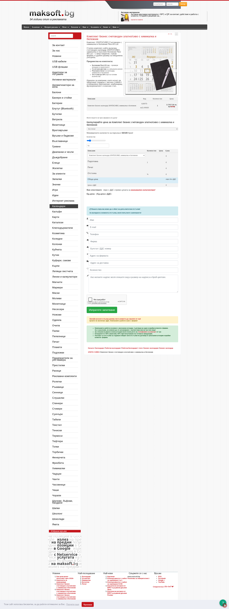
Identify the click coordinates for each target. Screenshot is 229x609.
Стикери (57, 408)
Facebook (162, 578)
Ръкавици (58, 387)
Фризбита (58, 463)
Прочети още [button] (72, 604)
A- (171, 34)
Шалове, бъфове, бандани (62, 501)
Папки (55, 331)
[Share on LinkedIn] (169, 587)
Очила (56, 325)
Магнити (57, 282)
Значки (56, 184)
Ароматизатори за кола (63, 86)
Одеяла (56, 320)
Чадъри (56, 473)
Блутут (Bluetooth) (62, 108)
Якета (55, 524)
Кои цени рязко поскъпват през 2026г (65, 577)
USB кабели (59, 61)
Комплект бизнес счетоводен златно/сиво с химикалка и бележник (66, 586)
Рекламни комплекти (64, 376)
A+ (169, 34)
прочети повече (137, 20)
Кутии (55, 255)
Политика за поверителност (138, 578)
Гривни (56, 146)
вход (183, 4)
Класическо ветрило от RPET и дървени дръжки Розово (117, 593)
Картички (110, 577)
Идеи (84, 27)
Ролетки (57, 381)
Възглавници (60, 141)
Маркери (57, 287)
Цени (114, 27)
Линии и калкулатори (64, 276)
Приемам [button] (87, 605)
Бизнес (105, 27)
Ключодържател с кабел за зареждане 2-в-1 (117, 579)
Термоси (57, 435)
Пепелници (58, 336)
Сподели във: (158, 587)
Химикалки (58, 468)
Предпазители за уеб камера (62, 359)
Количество (91, 137)
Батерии (57, 103)
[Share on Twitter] (172, 587)
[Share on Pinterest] (170, 587)
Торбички (57, 452)
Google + (161, 580)
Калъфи (57, 211)
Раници (56, 370)
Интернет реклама (51, 27)
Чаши (55, 490)
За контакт (36, 27)
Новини (56, 56)
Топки (55, 446)
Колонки (57, 244)
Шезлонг (57, 513)
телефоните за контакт (147, 332)
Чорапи (56, 495)
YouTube (161, 582)
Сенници (57, 392)
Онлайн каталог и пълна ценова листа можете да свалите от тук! (115, 319)
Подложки (58, 352)
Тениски (57, 430)
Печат (64, 27)
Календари (58, 206)
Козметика (58, 233)
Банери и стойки (62, 97)
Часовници (58, 484)
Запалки (57, 179)
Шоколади (58, 519)
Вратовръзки (60, 130)
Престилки (58, 365)
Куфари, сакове (61, 260)
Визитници (58, 124)
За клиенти (95, 27)
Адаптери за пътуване (59, 73)
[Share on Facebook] (165, 587)
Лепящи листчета (62, 271)
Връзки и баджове (63, 135)
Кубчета (57, 249)
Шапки (56, 508)
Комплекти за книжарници (61, 581)
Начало (26, 27)
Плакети (57, 347)
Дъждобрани (59, 157)
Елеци (56, 162)
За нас (56, 50)
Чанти (56, 479)
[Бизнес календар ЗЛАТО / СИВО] (176, 34)
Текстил (57, 425)
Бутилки (57, 114)
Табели (56, 419)
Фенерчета (58, 457)
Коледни (57, 238)
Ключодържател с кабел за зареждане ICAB (117, 583)
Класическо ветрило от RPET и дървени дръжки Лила (117, 587)
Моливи (56, 298)
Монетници (59, 303)
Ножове (56, 314)
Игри (55, 189)
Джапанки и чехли (63, 152)
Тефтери (57, 441)
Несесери (58, 309)
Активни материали (130, 12)
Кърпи (56, 265)
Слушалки (58, 397)
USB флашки (60, 66)
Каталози (74, 27)
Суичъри (57, 414)
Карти (55, 217)
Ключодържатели (62, 227)
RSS (160, 577)
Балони (56, 92)
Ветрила (57, 119)
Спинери (57, 403)
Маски (56, 293)
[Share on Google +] (167, 587)
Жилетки (57, 168)
